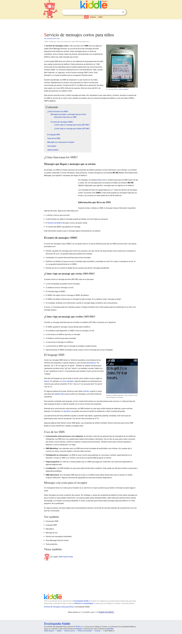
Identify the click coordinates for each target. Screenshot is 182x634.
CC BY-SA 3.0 (78, 626)
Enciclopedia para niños (52, 38)
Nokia (99, 180)
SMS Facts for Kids (66, 556)
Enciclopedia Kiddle (81, 601)
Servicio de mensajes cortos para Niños (59, 606)
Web (86, 17)
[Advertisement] (91, 25)
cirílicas (86, 391)
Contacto (97, 631)
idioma (46, 381)
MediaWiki (110, 629)
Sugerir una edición (106, 612)
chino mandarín (123, 89)
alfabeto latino (59, 394)
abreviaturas (91, 362)
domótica (67, 411)
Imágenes (93, 17)
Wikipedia (79, 629)
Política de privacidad (85, 631)
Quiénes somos (69, 631)
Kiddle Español (49, 631)
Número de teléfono (55, 223)
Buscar (123, 12)
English (100, 17)
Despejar (119, 12)
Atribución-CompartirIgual (83, 603)
